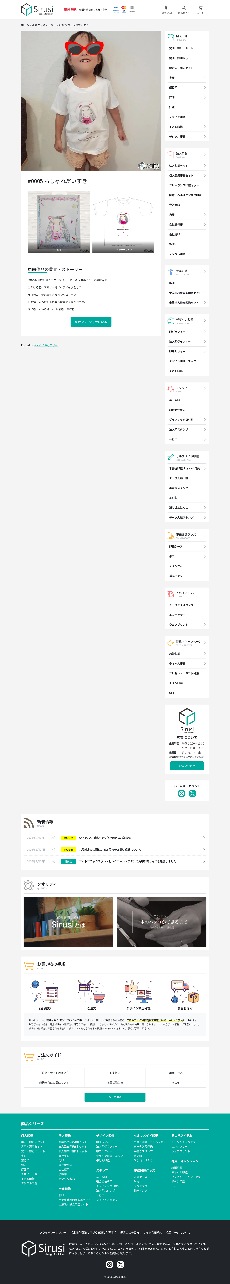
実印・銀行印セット (181, 48)
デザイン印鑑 (177, 117)
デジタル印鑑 (177, 136)
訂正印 (173, 107)
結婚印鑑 (174, 654)
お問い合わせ (187, 766)
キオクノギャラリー (46, 345)
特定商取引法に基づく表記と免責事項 (93, 1232)
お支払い (115, 1073)
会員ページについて (178, 1232)
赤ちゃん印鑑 (177, 663)
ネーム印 (174, 400)
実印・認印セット (180, 58)
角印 (172, 214)
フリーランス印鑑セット (184, 185)
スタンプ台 (176, 566)
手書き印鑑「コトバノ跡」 (185, 468)
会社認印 (174, 234)
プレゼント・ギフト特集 (184, 673)
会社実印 (174, 205)
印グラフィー (177, 332)
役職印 (173, 244)
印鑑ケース (176, 546)
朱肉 (172, 556)
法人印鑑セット (178, 166)
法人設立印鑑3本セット (73, 1146)
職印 (172, 283)
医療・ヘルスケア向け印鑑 (185, 195)
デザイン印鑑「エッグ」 (184, 361)
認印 (172, 97)
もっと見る (115, 1097)
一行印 (173, 439)
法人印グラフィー (180, 341)
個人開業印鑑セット (181, 175)
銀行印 (173, 87)
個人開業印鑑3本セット (73, 1151)
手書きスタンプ (178, 488)
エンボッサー (177, 615)
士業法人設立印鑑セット (184, 303)
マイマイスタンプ (107, 1200)
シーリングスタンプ (181, 605)
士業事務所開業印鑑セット (185, 293)
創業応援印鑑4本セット (73, 1142)
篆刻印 (173, 498)
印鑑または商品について (54, 1082)
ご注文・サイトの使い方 (54, 1073)
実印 (172, 78)
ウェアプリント (178, 624)
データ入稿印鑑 (178, 478)
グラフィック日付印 (181, 420)
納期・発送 (176, 1073)
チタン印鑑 (176, 683)
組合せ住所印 (177, 410)
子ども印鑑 (176, 127)
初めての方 (166, 12)
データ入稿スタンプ (181, 517)
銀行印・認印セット (181, 68)
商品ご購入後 (115, 1082)
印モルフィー (177, 351)
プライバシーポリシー (53, 1232)
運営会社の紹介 (129, 1232)
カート (200, 12)
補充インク (176, 576)
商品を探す (183, 12)
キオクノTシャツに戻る (91, 322)
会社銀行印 (176, 224)
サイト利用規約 (152, 1232)
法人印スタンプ (178, 429)
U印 (171, 693)
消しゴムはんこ (178, 507)
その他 (176, 1082)
